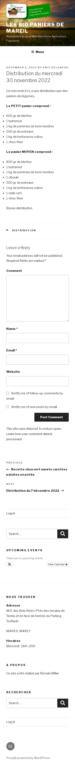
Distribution (24, 230)
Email (11, 350)
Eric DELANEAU (56, 67)
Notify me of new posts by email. (34, 407)
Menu (40, 52)
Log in (10, 513)
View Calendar (56, 564)
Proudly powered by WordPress (28, 758)
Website (13, 372)
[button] (9, 564)
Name (12, 329)
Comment (14, 271)
